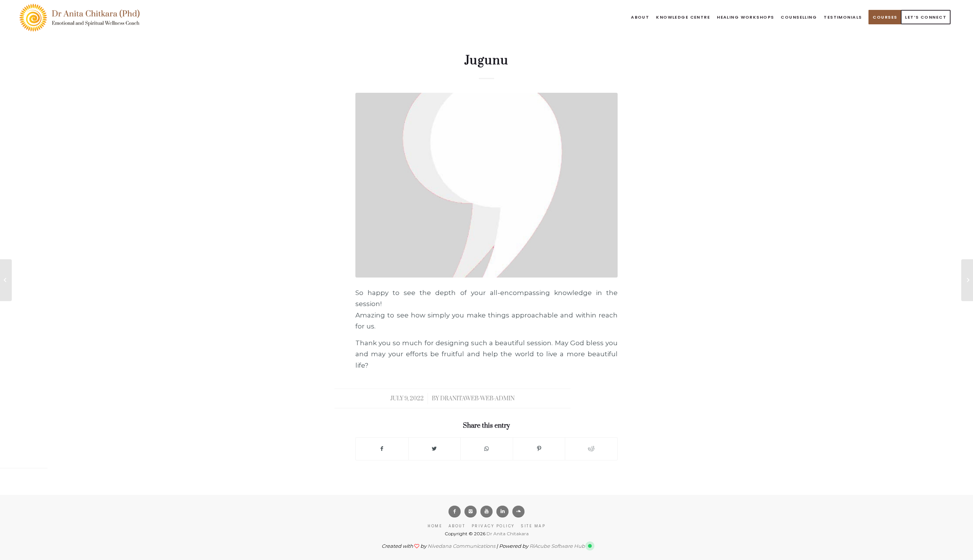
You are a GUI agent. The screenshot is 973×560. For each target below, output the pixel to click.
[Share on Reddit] (591, 449)
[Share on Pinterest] (539, 449)
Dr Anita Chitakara (507, 533)
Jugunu (486, 60)
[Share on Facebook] (382, 449)
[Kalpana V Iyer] (967, 280)
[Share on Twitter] (435, 449)
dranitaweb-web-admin (477, 398)
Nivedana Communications (461, 546)
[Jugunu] (486, 185)
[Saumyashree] (6, 280)
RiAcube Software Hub (557, 546)
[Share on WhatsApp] (487, 449)
